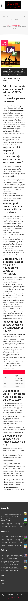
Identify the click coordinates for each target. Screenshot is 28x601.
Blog (3, 583)
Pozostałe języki (15, 25)
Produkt (21, 69)
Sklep (3, 580)
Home (7, 25)
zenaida (6, 69)
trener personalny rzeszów (15, 74)
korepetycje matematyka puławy (12, 71)
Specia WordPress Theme (15, 598)
